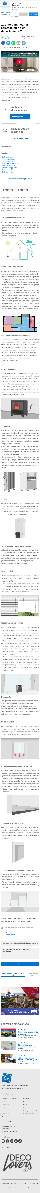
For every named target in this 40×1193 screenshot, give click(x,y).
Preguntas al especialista (10, 933)
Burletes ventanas (8, 172)
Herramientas (6, 1111)
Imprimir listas (17, 138)
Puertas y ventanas (29, 1114)
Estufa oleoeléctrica (8, 165)
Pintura (25, 1108)
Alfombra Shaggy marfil (10, 168)
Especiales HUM (7, 1129)
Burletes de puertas (8, 157)
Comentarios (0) (32, 974)
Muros (25, 1102)
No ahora (24, 14)
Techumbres (27, 1117)
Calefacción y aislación (9, 1099)
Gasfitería (5, 1108)
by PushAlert (16, 16)
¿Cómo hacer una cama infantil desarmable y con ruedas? (27, 1060)
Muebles (26, 1099)
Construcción (6, 1102)
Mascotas (5, 1117)
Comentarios (29, 934)
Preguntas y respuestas (10, 1131)
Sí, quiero (33, 14)
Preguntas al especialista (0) (13, 974)
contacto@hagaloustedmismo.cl (12, 1088)
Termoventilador (7, 170)
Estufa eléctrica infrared (10, 163)
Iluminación (5, 1114)
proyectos (9, 12)
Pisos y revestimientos (30, 1111)
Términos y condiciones (9, 1183)
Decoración (5, 1105)
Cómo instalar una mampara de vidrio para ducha (27, 1047)
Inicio (2, 12)
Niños (25, 1105)
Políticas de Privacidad (31, 1183)
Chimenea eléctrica (8, 159)
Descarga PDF (17, 117)
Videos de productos (8, 1126)
